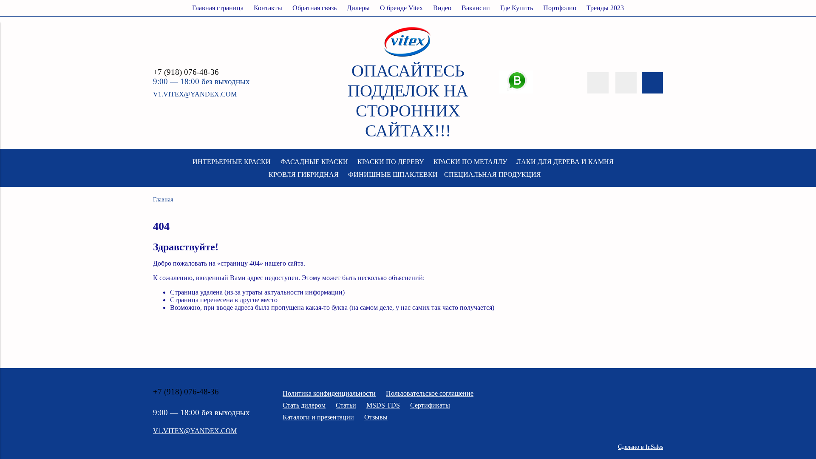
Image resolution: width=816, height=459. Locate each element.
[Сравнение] (626, 83)
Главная (163, 199)
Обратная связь (314, 7)
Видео (442, 7)
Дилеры (358, 7)
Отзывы (376, 417)
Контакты (268, 7)
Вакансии (476, 7)
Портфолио (559, 7)
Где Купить (516, 7)
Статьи (346, 405)
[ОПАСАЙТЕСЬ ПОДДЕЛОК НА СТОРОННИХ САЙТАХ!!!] (408, 56)
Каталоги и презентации (318, 417)
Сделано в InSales (640, 446)
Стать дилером (304, 405)
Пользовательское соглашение (429, 393)
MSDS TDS (383, 405)
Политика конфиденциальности (329, 393)
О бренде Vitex (401, 7)
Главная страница (218, 7)
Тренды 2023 (605, 7)
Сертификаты (430, 405)
